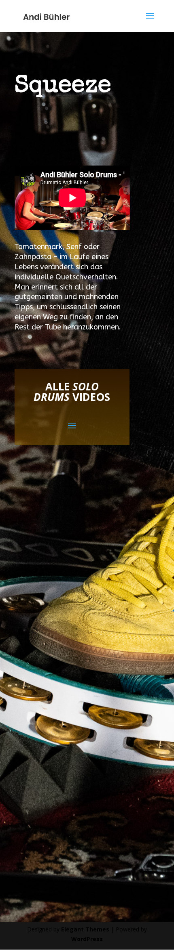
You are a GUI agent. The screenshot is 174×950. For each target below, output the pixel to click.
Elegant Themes (85, 929)
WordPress (87, 939)
